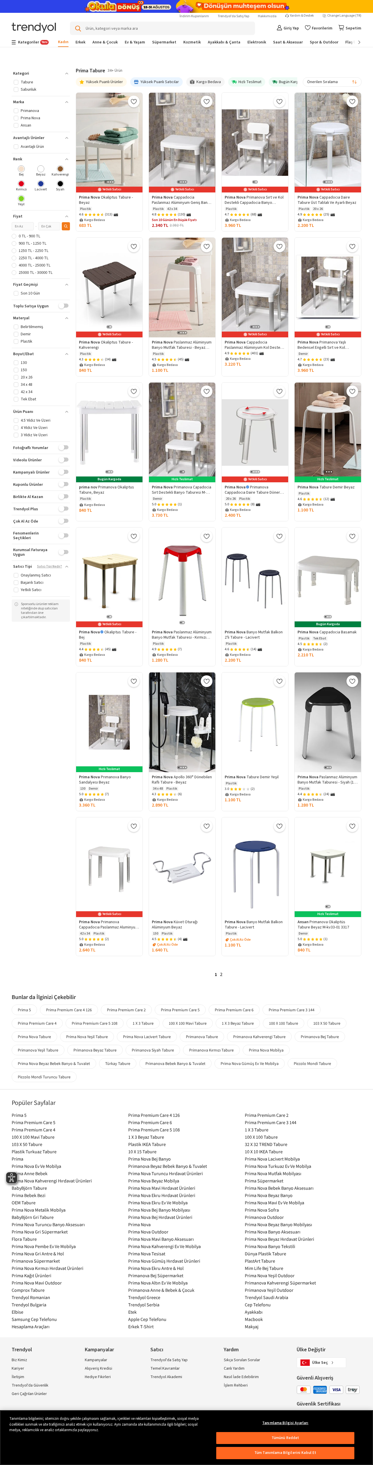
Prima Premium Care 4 (37, 1023)
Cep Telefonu (258, 1305)
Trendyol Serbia (143, 1305)
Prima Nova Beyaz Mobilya (153, 1181)
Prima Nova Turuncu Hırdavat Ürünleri (165, 1173)
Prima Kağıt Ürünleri (31, 1275)
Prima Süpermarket (264, 1181)
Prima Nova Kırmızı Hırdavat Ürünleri (47, 1268)
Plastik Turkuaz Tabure (34, 1151)
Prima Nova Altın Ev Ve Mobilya (158, 1283)
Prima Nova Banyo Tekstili (270, 1246)
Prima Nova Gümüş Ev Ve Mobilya (250, 1063)
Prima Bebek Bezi (28, 1195)
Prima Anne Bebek (29, 1173)
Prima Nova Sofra (262, 1210)
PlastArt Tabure (260, 1261)
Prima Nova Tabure (34, 1036)
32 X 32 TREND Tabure (266, 1144)
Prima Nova (139, 1224)
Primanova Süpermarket (36, 1261)
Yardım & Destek (302, 16)
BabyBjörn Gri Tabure (33, 1217)
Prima (17, 1159)
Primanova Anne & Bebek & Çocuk (161, 1290)
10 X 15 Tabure (142, 1151)
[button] (41, 73)
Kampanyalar (96, 1360)
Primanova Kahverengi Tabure (259, 1036)
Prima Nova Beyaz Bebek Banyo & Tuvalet (54, 1063)
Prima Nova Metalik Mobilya (39, 1210)
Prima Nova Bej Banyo (149, 1159)
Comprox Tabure (28, 1290)
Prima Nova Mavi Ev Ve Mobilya (274, 1202)
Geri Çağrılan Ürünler (29, 1394)
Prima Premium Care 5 (180, 1009)
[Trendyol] (34, 28)
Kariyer (18, 1368)
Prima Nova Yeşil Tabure (87, 1036)
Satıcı (156, 1349)
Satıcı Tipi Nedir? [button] (49, 567)
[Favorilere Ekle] (134, 101)
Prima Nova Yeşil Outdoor (270, 1275)
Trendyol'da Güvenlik (30, 1385)
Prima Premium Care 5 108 (94, 1023)
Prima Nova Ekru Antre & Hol (156, 1268)
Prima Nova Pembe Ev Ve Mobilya (44, 1246)
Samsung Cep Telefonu (34, 1319)
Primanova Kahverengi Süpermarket (280, 1283)
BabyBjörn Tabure (29, 1188)
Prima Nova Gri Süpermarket (40, 1232)
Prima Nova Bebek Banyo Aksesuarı (279, 1188)
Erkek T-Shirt (141, 1326)
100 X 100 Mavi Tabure (188, 1023)
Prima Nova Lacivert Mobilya (272, 1159)
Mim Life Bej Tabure (264, 1268)
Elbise (17, 1312)
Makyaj (251, 1326)
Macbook (254, 1319)
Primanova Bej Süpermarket (155, 1275)
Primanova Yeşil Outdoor (269, 1290)
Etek (132, 1312)
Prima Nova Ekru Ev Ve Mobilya (158, 1202)
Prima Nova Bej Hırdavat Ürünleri (160, 1217)
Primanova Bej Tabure (320, 1036)
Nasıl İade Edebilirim (241, 1377)
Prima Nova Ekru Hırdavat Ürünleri (161, 1195)
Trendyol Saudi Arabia (266, 1297)
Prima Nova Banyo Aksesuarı (272, 1232)
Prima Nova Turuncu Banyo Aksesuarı (48, 1224)
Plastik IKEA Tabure (147, 1144)
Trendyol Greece (144, 1297)
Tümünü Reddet (285, 1438)
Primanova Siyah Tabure (153, 1050)
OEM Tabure (24, 1202)
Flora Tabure (24, 1239)
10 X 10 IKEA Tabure (264, 1151)
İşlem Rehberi (236, 1385)
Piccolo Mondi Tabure (312, 1063)
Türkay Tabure (117, 1063)
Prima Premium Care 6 (234, 1009)
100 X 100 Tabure (283, 1023)
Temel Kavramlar (165, 1368)
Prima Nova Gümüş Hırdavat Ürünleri (164, 1261)
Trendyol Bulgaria (29, 1305)
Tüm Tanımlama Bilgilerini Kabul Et (285, 1452)
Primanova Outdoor (264, 1217)
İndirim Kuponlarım (194, 16)
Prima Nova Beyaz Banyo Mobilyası (278, 1224)
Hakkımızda (267, 16)
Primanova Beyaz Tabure (95, 1050)
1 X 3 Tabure (143, 1023)
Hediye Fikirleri (98, 1377)
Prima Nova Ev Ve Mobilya (36, 1166)
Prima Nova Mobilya (266, 1050)
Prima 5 (24, 1009)
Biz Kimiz (19, 1360)
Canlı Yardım (234, 1368)
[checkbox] (21, 171)
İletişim (18, 1377)
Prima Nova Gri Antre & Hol (38, 1254)
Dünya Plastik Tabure (265, 1254)
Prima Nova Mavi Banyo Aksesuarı (161, 1239)
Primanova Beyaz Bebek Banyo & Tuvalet (167, 1166)
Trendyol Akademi (166, 1377)
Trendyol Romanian (31, 1297)
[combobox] (332, 82)
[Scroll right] (355, 42)
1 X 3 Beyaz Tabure (238, 1023)
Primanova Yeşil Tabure (38, 1050)
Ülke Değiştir (311, 1349)
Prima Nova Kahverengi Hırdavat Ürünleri (52, 1181)
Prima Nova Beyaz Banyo (269, 1195)
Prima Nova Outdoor (148, 1232)
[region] (186, 1437)
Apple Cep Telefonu (147, 1319)
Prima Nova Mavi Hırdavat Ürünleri (161, 1188)
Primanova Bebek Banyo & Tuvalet (175, 1063)
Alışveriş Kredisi (98, 1368)
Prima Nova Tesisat (146, 1254)
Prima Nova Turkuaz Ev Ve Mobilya (278, 1166)
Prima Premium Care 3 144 (291, 1009)
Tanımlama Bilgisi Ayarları (285, 1423)
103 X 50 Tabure (326, 1023)
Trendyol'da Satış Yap (233, 16)
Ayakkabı (254, 1312)
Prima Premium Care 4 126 (69, 1009)
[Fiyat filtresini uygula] (66, 226)
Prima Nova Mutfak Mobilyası (273, 1173)
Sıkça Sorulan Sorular (242, 1360)
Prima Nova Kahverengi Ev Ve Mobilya (164, 1246)
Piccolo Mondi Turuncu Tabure (44, 1077)
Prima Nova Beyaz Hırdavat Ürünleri (279, 1239)
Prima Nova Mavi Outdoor (37, 1283)
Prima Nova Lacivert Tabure (147, 1036)
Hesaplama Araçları (31, 1326)
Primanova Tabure (202, 1036)
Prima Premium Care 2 (126, 1009)
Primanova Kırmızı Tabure (211, 1050)
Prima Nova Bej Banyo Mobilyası (159, 1210)
